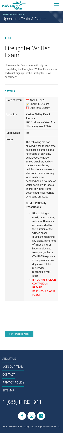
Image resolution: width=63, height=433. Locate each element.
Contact (8, 374)
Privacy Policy (13, 382)
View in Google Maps (19, 334)
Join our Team (13, 366)
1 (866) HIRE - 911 (22, 402)
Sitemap (8, 390)
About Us (9, 358)
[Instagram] (31, 416)
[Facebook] (22, 416)
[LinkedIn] (41, 416)
